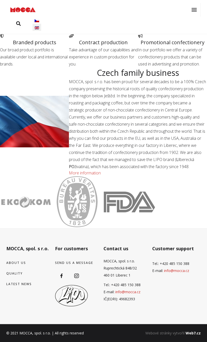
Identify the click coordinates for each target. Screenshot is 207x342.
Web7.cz (193, 333)
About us (16, 263)
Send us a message (74, 263)
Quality (14, 273)
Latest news (19, 284)
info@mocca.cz (127, 291)
